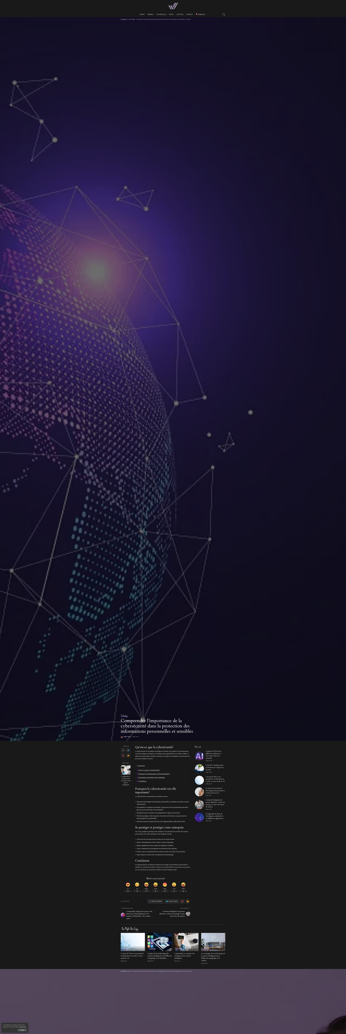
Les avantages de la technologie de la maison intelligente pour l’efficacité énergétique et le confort (213, 957)
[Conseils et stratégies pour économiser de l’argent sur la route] (199, 768)
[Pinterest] (123, 755)
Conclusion (142, 781)
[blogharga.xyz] (173, 6)
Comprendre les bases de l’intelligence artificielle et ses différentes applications (214, 816)
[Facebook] (123, 750)
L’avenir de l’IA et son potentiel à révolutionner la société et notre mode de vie (215, 779)
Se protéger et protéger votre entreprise (151, 777)
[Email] (128, 755)
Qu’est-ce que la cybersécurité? (148, 770)
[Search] (223, 14)
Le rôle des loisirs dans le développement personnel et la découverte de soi (215, 790)
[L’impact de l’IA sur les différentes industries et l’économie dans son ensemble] (199, 755)
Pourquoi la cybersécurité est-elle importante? (154, 774)
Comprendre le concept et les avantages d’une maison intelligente (126, 781)
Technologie (124, 716)
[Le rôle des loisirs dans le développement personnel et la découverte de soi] (199, 791)
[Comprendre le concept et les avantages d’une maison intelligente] (125, 770)
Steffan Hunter (127, 736)
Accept (22, 1030)
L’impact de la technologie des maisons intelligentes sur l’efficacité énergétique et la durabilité (160, 955)
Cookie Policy (22, 1027)
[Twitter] (128, 750)
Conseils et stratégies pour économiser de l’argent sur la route (215, 767)
